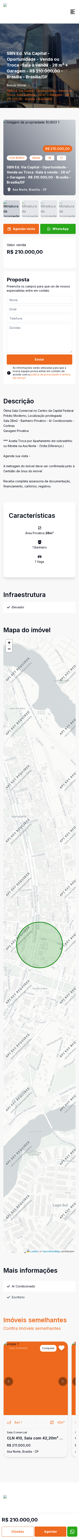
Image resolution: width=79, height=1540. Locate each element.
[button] (9, 643)
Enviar (39, 359)
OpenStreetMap (51, 1251)
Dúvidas (18, 1531)
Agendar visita (24, 229)
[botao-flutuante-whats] (72, 1532)
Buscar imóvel (16, 85)
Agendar (50, 1531)
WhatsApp (60, 229)
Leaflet (33, 1251)
